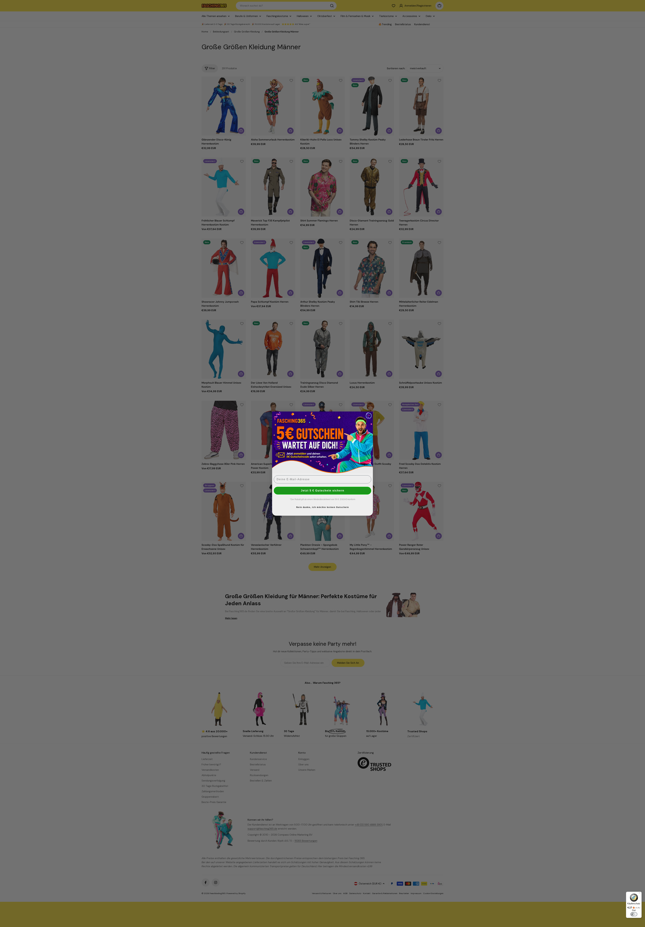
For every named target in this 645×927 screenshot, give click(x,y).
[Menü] (640, 894)
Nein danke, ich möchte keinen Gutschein (322, 507)
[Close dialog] (368, 415)
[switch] (634, 914)
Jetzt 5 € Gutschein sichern (322, 490)
